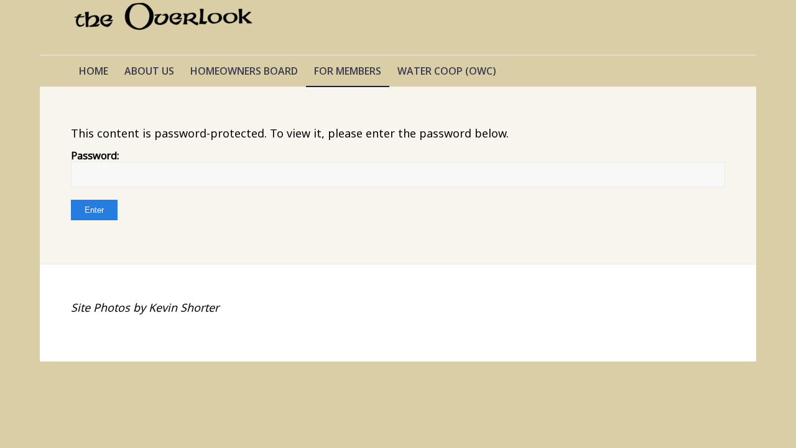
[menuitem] (93, 70)
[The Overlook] (164, 27)
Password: (95, 155)
